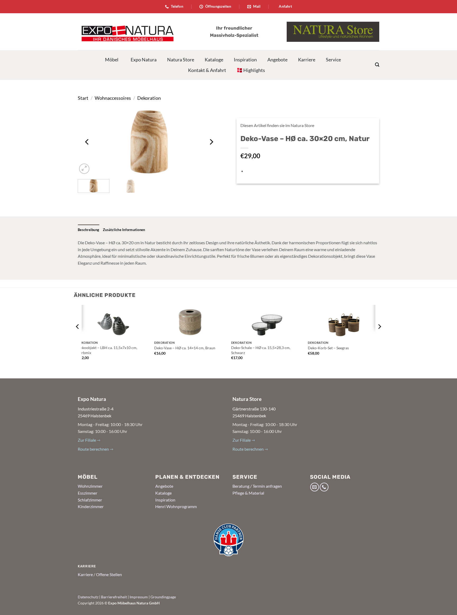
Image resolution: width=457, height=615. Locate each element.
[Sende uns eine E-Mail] (314, 487)
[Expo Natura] (125, 31)
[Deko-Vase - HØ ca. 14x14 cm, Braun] (190, 321)
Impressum (139, 597)
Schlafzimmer (90, 499)
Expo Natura (144, 59)
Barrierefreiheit (114, 597)
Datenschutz (88, 597)
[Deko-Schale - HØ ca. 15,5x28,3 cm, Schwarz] (267, 321)
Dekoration (149, 98)
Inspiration (245, 59)
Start (83, 98)
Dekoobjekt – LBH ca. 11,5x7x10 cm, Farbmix (107, 350)
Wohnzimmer (90, 486)
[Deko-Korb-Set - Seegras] (344, 321)
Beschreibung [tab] (88, 230)
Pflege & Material (248, 492)
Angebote (277, 59)
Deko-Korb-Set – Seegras (328, 348)
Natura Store (180, 59)
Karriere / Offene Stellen (100, 574)
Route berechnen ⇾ (95, 448)
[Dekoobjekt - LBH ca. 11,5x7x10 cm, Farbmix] (113, 321)
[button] (377, 65)
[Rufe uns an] (324, 487)
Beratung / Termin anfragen (257, 486)
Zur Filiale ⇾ (89, 439)
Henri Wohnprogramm (176, 506)
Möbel (111, 59)
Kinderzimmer (91, 506)
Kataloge (214, 59)
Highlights (254, 70)
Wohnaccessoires (113, 98)
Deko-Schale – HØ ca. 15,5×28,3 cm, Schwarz (260, 350)
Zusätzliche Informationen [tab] (124, 230)
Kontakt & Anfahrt (207, 70)
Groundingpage (163, 597)
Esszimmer (87, 492)
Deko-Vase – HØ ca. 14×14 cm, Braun (184, 348)
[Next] (211, 141)
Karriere (306, 59)
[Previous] (87, 141)
